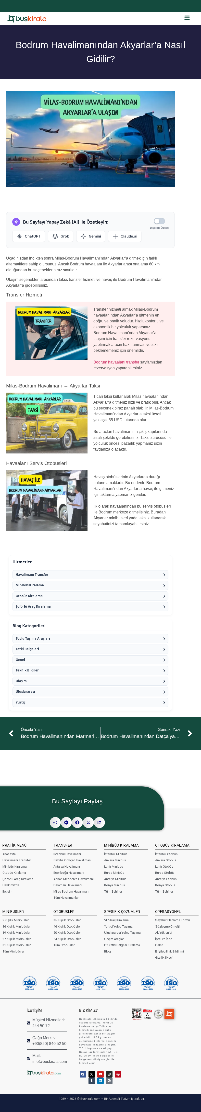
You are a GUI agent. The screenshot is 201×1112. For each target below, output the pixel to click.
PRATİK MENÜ (14, 845)
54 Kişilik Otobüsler (67, 939)
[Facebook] (83, 1074)
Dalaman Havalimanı (67, 885)
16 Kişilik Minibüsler (16, 926)
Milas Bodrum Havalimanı (71, 891)
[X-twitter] (91, 1074)
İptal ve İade (163, 939)
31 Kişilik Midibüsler (16, 945)
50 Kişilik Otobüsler (67, 932)
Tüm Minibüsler (13, 951)
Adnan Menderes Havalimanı (73, 879)
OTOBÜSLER (64, 911)
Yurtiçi (90, 702)
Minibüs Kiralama (90, 585)
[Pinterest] (118, 1074)
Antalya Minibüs (115, 879)
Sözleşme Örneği (167, 926)
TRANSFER (62, 845)
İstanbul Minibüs (115, 854)
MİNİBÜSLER (13, 911)
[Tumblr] (91, 1081)
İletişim (7, 891)
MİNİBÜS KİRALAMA (121, 845)
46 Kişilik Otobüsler (67, 926)
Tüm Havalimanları (66, 897)
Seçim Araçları (114, 939)
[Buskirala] (48, 1072)
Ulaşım (90, 681)
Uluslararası (90, 691)
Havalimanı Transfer (90, 574)
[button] (55, 822)
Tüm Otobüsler (64, 945)
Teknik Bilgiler (90, 670)
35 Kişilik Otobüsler (67, 920)
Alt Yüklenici (163, 932)
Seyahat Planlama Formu (172, 920)
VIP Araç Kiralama (116, 920)
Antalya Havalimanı (66, 866)
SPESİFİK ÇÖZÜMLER (122, 911)
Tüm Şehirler (113, 891)
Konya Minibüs (114, 885)
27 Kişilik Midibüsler (16, 939)
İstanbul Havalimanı (67, 854)
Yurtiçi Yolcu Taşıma (118, 926)
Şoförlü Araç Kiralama (90, 606)
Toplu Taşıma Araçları (90, 638)
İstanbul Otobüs (166, 854)
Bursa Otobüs (165, 872)
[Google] (109, 1081)
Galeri (159, 945)
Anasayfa (9, 854)
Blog (107, 951)
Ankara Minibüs (115, 860)
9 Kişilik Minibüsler (15, 920)
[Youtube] (100, 1074)
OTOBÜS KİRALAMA (172, 845)
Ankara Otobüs (165, 860)
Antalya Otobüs (166, 879)
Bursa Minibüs (114, 872)
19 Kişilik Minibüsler (16, 932)
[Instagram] (109, 1074)
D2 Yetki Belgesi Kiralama (122, 945)
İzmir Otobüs (164, 866)
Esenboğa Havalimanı (68, 872)
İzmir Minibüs (113, 866)
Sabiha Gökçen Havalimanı (72, 860)
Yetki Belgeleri (90, 649)
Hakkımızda (10, 885)
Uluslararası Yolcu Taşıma (122, 932)
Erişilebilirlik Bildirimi (169, 951)
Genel (90, 660)
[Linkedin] (100, 1081)
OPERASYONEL (168, 911)
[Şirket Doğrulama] (136, 1014)
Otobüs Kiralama (90, 596)
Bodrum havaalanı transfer (116, 362)
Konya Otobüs (165, 885)
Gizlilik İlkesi (164, 957)
